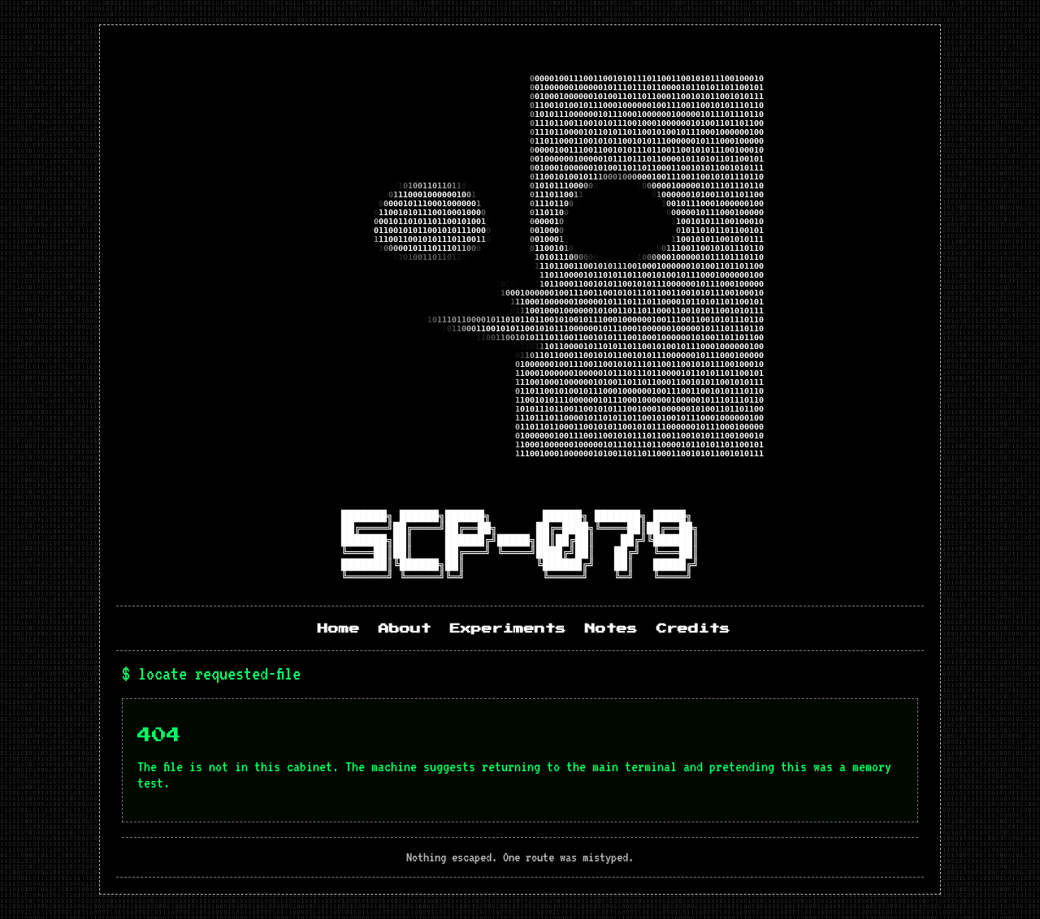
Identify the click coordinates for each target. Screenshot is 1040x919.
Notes (611, 628)
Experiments (508, 628)
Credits (693, 628)
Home (339, 628)
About (405, 628)
